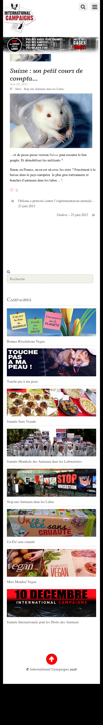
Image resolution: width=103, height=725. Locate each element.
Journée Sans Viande (21, 421)
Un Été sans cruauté (21, 541)
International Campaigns (49, 669)
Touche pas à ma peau (22, 381)
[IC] (19, 31)
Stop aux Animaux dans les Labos (44, 89)
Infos (18, 89)
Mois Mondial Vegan (21, 581)
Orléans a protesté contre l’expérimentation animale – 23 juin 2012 (52, 203)
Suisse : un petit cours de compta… (46, 74)
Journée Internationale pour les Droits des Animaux (43, 621)
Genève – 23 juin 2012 (76, 214)
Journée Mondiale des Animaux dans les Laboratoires (44, 461)
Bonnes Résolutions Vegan (25, 341)
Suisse (54, 154)
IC (11, 89)
